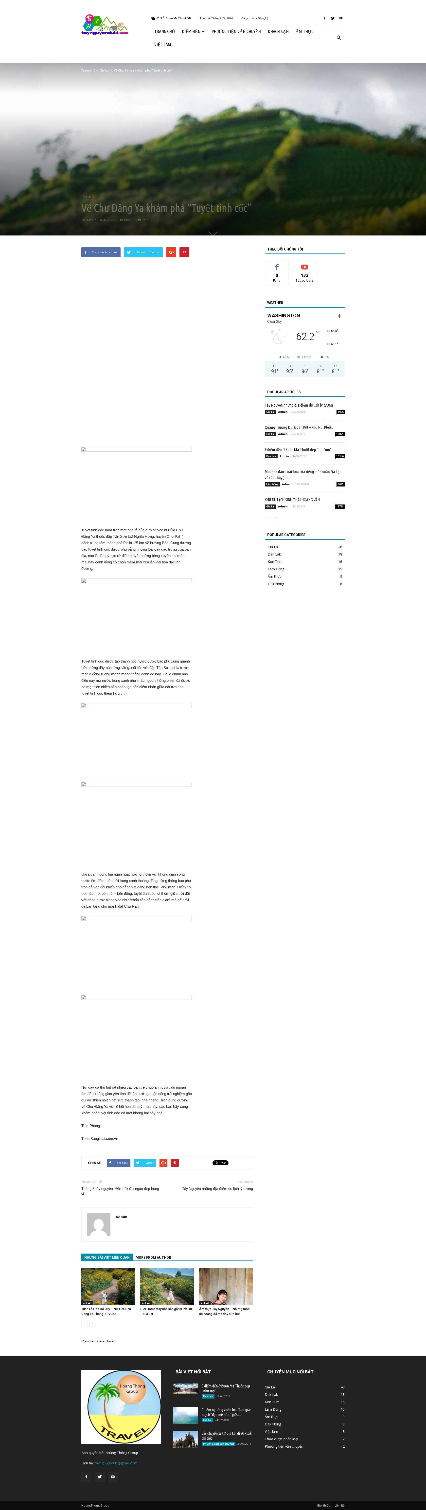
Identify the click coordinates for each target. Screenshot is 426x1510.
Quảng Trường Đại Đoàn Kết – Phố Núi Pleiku (299, 427)
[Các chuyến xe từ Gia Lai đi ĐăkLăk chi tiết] (185, 1439)
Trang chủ (88, 70)
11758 (340, 506)
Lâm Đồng (272, 484)
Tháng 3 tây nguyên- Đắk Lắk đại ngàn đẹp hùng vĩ (120, 1191)
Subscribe (304, 264)
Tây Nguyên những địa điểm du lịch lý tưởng (217, 1188)
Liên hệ (340, 1505)
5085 (341, 484)
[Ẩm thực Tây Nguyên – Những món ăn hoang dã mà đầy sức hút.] (226, 1286)
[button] (339, 38)
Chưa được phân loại (281, 1439)
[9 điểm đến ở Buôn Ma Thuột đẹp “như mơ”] (185, 1389)
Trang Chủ (164, 31)
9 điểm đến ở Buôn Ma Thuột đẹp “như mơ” (298, 449)
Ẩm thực (304, 31)
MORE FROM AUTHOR (153, 1257)
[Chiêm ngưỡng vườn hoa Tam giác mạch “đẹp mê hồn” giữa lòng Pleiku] (185, 1415)
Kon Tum (275, 561)
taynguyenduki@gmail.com (116, 1463)
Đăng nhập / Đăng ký (254, 18)
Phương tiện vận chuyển (236, 31)
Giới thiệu (323, 1505)
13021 (340, 434)
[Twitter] (333, 18)
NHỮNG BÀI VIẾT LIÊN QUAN (107, 1257)
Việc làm (162, 44)
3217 (145, 220)
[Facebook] (324, 18)
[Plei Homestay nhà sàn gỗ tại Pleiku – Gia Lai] (167, 1286)
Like (277, 264)
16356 (340, 456)
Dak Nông (276, 583)
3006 (341, 411)
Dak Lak (271, 456)
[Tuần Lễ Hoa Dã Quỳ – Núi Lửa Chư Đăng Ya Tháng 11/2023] (108, 1286)
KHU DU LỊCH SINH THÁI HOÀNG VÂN (292, 499)
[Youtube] (341, 18)
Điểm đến (191, 31)
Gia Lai (87, 196)
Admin (91, 220)
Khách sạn (278, 31)
